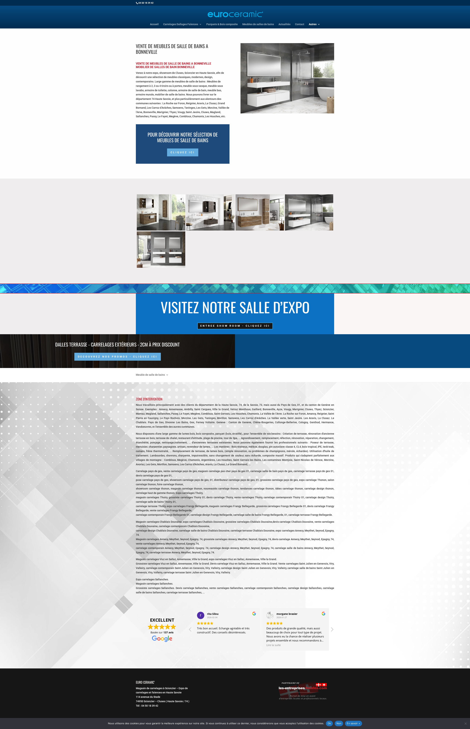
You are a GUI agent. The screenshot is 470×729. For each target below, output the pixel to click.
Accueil (154, 24)
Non (339, 723)
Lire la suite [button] (273, 645)
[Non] (465, 723)
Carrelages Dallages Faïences (180, 24)
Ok (329, 723)
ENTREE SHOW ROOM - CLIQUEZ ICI (235, 325)
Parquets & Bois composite (222, 24)
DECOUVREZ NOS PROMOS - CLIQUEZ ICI (117, 356)
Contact (299, 24)
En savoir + (353, 723)
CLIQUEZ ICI (183, 152)
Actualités (284, 24)
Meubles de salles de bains (258, 24)
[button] (332, 630)
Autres (313, 24)
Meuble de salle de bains (150, 374)
